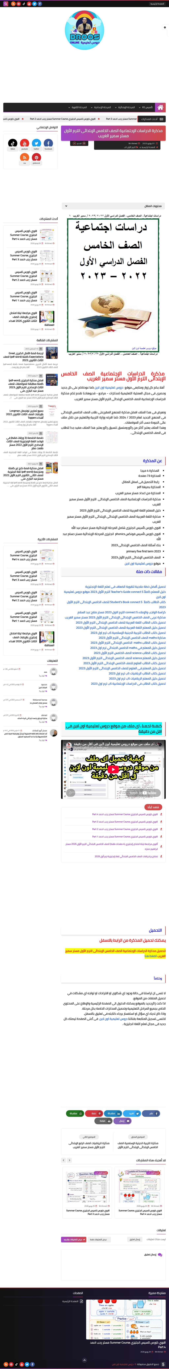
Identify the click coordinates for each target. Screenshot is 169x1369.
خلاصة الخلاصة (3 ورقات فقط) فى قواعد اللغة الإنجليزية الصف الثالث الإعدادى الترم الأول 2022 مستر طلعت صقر (24, 443)
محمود (44, 684)
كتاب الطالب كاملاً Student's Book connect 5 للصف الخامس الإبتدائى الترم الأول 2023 (116, 604)
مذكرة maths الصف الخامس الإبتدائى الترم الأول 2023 (132, 637)
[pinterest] (18, 3)
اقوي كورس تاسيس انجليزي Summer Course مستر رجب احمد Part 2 (100, 119)
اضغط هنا (151, 956)
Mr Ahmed (159, 1351)
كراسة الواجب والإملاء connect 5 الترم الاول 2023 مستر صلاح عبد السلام (121, 612)
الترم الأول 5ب (129, 147)
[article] (89, 1142)
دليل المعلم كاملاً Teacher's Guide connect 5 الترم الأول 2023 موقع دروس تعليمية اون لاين (115, 594)
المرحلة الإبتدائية (126, 107)
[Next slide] (63, 1160)
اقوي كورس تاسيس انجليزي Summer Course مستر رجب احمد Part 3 (125, 822)
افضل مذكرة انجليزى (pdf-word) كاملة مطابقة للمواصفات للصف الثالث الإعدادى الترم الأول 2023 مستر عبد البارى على (25, 385)
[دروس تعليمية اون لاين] (84, 30)
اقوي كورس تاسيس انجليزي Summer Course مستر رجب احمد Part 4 (125, 814)
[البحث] (5, 3)
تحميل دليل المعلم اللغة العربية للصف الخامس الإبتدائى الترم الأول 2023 (121, 627)
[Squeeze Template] (163, 1364)
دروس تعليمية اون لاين (109, 387)
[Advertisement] (84, 76)
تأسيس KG (147, 107)
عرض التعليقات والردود (73, 1239)
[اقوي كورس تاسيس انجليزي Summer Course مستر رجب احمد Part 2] (46, 276)
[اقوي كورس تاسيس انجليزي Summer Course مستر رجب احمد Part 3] (46, 255)
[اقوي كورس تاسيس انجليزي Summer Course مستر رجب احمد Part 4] (46, 235)
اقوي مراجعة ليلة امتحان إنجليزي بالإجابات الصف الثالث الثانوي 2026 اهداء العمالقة (31, 318)
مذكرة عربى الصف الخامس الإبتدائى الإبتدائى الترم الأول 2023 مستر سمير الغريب (115, 617)
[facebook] (39, 3)
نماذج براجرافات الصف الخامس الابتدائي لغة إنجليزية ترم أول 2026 (126, 856)
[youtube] (29, 3)
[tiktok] (24, 3)
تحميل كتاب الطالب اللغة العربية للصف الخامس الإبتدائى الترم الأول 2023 (121, 622)
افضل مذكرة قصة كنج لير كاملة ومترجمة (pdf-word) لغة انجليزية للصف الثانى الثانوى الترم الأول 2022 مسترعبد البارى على (23, 473)
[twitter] (34, 3)
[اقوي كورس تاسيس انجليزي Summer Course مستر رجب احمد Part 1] (46, 296)
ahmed (44, 715)
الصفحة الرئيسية (157, 4)
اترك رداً (42, 675)
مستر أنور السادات (39, 730)
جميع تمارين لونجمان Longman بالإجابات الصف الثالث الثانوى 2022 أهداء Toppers (24, 414)
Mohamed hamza (40, 700)
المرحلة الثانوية (79, 107)
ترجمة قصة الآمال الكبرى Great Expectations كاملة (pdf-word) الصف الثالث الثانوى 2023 (23, 357)
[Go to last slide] (69, 1160)
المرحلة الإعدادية (102, 107)
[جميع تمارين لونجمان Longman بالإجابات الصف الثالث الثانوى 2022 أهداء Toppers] (52, 410)
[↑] (84, 1360)
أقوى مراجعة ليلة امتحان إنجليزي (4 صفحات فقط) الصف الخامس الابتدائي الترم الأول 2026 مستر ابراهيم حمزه (112, 846)
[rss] (13, 3)
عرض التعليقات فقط (98, 1239)
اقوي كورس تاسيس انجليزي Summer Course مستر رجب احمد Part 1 (125, 836)
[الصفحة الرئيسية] (160, 107)
